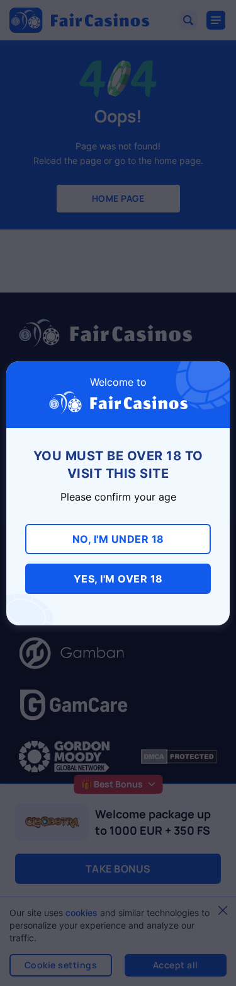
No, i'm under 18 (118, 539)
